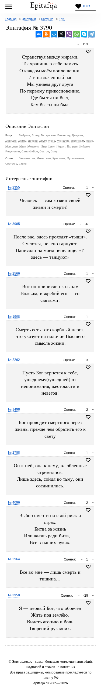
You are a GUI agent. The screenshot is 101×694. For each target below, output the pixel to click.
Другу (42, 140)
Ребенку (84, 146)
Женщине (63, 140)
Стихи (23, 163)
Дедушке (11, 140)
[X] (61, 34)
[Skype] (84, 34)
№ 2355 (14, 187)
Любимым (77, 140)
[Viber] (69, 34)
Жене (51, 140)
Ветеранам (48, 135)
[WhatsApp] (76, 34)
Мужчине (33, 146)
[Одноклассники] (46, 34)
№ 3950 (14, 595)
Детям (22, 140)
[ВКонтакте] (39, 34)
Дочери (33, 140)
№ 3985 (14, 224)
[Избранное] (88, 195)
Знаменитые (27, 158)
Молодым (11, 146)
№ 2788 (14, 452)
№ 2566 (14, 273)
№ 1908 (14, 317)
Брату (35, 135)
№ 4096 (14, 502)
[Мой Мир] (54, 34)
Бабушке (24, 135)
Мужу (22, 146)
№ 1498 (14, 409)
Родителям (12, 151)
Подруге (72, 146)
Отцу (44, 146)
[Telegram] (91, 34)
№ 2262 (14, 360)
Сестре (44, 151)
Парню (61, 146)
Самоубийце (30, 151)
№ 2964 (14, 559)
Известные (44, 158)
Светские (11, 163)
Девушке (77, 135)
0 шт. (87, 6)
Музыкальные (75, 158)
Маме (89, 140)
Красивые (59, 158)
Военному (63, 135)
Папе (51, 146)
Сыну (54, 151)
